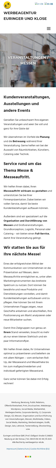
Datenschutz (23, 449)
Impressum (11, 449)
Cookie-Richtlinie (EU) (39, 449)
